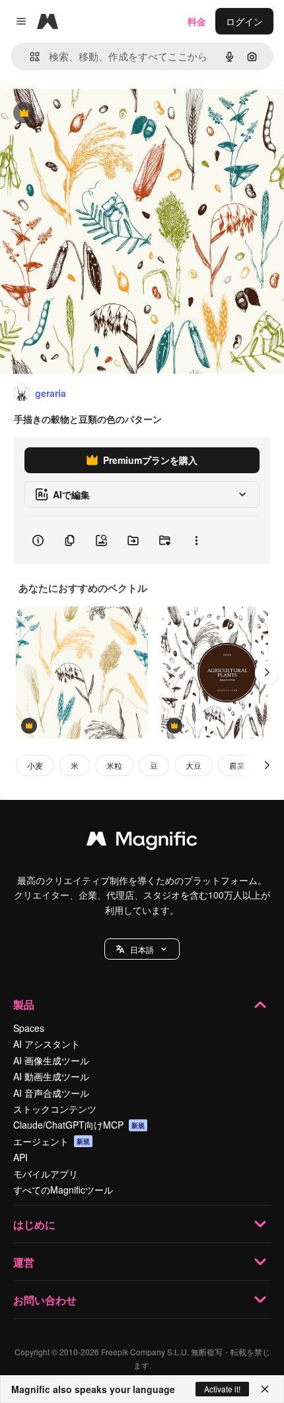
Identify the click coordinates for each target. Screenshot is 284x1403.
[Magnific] (142, 842)
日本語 (142, 949)
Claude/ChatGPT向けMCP (79, 1124)
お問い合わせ (45, 1300)
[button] (142, 949)
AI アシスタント (46, 1043)
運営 (23, 1262)
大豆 (193, 765)
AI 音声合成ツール (51, 1092)
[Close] (265, 1389)
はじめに (34, 1224)
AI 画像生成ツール (51, 1060)
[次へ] (267, 672)
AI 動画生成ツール (51, 1076)
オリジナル (91, 114)
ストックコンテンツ (54, 1108)
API (20, 1157)
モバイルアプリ (45, 1173)
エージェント (51, 1141)
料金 (197, 21)
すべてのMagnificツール (63, 1189)
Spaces (28, 1028)
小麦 (35, 765)
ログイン (244, 21)
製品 (23, 1004)
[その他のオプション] (196, 540)
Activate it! (222, 1388)
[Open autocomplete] (29, 57)
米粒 (114, 765)
